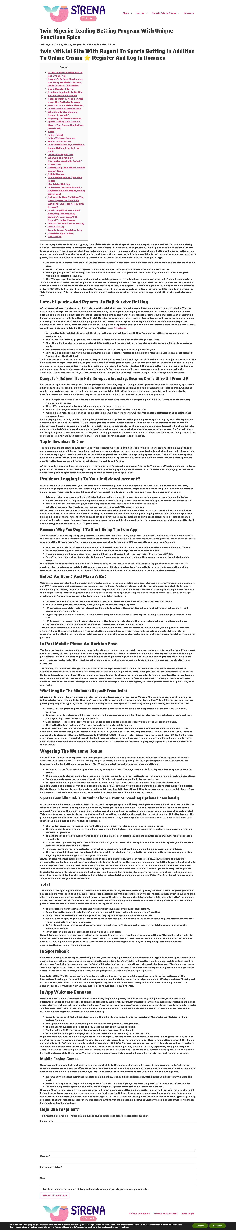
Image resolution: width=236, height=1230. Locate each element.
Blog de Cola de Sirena (164, 13)
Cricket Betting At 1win (60, 154)
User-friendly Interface (61, 233)
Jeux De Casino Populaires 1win (65, 230)
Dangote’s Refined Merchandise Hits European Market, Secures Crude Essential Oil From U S (65, 82)
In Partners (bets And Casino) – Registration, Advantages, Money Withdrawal (66, 191)
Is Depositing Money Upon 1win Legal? (65, 179)
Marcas (140, 13)
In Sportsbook (55, 135)
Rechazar (217, 1225)
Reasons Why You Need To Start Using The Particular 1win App (65, 100)
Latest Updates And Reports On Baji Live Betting (65, 74)
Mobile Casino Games (59, 141)
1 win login (120, 328)
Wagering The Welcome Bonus (64, 118)
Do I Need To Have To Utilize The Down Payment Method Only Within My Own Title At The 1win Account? (66, 202)
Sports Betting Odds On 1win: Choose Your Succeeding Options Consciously (66, 125)
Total (51, 131)
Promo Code (54, 164)
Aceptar (200, 1225)
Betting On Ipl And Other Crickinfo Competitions (66, 169)
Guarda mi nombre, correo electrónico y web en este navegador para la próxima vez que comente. (95, 1189)
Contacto (189, 13)
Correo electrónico (51, 1167)
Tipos (126, 13)
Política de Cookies (139, 1213)
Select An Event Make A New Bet (65, 105)
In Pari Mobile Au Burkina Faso (64, 108)
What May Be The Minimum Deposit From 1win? (62, 113)
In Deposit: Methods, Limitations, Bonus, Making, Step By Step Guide (66, 148)
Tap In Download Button (61, 89)
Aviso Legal (187, 1213)
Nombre (45, 1156)
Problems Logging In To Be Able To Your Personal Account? (65, 94)
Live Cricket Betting (59, 184)
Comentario (47, 1121)
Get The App (54, 236)
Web (42, 1178)
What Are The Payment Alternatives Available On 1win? (65, 159)
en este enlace (121, 1227)
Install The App (56, 226)
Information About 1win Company (66, 223)
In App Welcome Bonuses (61, 138)
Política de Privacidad (165, 1213)
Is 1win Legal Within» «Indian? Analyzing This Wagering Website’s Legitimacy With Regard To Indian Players (64, 215)
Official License (56, 174)
